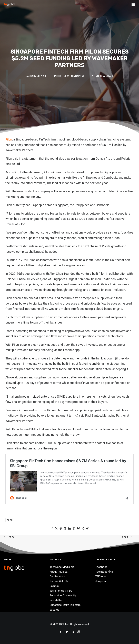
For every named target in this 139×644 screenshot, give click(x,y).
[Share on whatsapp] (74, 528)
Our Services (57, 576)
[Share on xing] (83, 528)
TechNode (101, 567)
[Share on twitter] (56, 528)
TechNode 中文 (104, 571)
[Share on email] (87, 528)
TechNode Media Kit (62, 567)
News (67, 76)
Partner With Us (59, 581)
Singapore (77, 76)
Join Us (54, 586)
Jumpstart (101, 581)
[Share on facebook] (52, 528)
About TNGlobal (59, 571)
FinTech (58, 76)
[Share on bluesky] (78, 528)
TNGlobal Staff (103, 76)
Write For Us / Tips (61, 590)
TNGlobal (100, 576)
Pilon (8, 139)
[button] (133, 4)
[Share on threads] (61, 528)
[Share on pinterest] (65, 528)
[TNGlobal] (9, 4)
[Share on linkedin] (69, 528)
